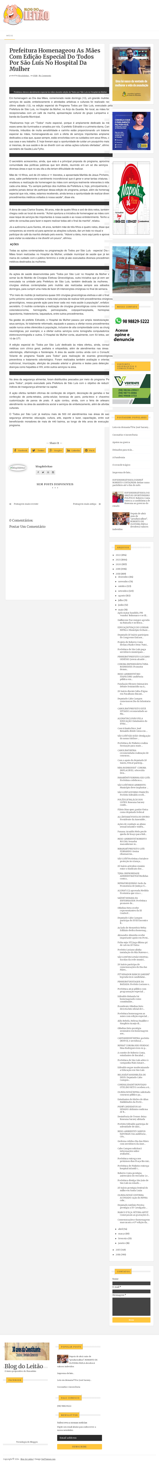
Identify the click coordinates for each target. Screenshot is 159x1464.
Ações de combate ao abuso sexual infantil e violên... (132, 825)
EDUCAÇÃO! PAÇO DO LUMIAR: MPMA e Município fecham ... (133, 628)
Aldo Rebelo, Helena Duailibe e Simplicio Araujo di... (133, 1022)
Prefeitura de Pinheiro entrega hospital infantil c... (133, 1167)
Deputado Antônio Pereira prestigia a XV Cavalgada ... (132, 1206)
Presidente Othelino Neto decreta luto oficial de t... (131, 1007)
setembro (123, 591)
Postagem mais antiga (84, 504)
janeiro (121, 1243)
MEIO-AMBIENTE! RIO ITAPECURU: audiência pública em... (130, 677)
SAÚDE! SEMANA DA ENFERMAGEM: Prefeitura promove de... (132, 901)
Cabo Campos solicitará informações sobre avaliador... (130, 1151)
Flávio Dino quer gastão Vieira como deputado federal (133, 811)
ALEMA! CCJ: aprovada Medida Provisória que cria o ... (133, 892)
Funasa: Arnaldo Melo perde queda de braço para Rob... (132, 833)
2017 (118, 1250)
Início (9, 35)
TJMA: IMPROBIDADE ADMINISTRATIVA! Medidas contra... (133, 876)
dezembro (123, 577)
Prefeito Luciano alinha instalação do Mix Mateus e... (133, 951)
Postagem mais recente (26, 504)
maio (120, 609)
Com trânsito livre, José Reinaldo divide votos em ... (133, 729)
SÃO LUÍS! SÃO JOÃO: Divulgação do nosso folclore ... (134, 737)
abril (120, 1229)
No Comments (45, 76)
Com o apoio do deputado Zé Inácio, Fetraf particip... (132, 761)
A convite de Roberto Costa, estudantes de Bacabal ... (131, 1054)
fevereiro (123, 1238)
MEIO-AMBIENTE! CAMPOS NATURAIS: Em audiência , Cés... (132, 1134)
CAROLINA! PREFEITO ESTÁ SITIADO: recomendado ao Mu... (132, 711)
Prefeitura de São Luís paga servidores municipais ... (132, 650)
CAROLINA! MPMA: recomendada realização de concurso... (133, 753)
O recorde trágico (121, 465)
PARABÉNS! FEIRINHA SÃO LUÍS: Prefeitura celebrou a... (134, 779)
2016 (118, 1254)
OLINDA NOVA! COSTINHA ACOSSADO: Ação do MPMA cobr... (133, 1198)
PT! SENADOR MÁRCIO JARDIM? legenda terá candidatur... (134, 975)
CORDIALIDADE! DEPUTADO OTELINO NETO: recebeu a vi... (134, 1086)
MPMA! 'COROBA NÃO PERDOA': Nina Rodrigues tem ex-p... (133, 1046)
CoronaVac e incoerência (125, 435)
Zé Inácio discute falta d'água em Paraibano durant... (133, 692)
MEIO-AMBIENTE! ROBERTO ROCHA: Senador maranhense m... (132, 841)
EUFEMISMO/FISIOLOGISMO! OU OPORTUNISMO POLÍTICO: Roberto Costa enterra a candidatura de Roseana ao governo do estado (131, 499)
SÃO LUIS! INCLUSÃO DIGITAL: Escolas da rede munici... (133, 958)
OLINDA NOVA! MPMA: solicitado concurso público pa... (134, 1093)
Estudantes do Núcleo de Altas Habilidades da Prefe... (133, 1100)
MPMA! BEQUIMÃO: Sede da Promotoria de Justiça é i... (132, 884)
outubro (122, 586)
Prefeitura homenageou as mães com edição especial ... (133, 1015)
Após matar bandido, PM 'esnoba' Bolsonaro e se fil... (133, 614)
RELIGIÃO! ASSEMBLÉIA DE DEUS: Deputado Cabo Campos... (132, 1077)
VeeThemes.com (48, 1459)
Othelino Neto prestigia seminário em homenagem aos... (133, 1031)
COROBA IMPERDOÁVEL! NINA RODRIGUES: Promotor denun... (133, 667)
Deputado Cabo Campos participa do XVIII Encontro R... (133, 920)
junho (121, 605)
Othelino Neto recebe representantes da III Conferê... (130, 911)
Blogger (34, 1442)
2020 (118, 564)
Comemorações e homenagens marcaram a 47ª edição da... (134, 1221)
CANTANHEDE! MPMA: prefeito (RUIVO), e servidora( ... (133, 1039)
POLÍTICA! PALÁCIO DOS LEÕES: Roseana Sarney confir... (131, 802)
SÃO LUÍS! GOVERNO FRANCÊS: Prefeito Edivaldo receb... (133, 793)
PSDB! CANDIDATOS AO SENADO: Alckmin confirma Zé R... (133, 1109)
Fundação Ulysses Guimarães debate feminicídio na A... (133, 685)
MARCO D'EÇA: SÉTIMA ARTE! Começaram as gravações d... (134, 1213)
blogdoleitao (23, 76)
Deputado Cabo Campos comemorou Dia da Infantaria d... (134, 701)
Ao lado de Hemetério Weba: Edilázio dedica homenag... (132, 929)
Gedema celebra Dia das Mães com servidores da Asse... (133, 1142)
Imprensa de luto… (122, 472)
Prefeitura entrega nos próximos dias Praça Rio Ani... (134, 1160)
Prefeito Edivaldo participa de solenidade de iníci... (133, 1125)
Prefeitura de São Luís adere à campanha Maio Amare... (133, 1061)
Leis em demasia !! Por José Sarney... (130, 427)
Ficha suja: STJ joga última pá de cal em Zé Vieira (133, 943)
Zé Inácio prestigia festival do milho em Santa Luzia (133, 1189)
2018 (118, 574)
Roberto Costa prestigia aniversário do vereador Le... (133, 1174)
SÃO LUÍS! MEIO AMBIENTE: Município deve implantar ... (133, 786)
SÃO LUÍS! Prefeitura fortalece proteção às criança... (133, 860)
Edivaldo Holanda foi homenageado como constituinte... (129, 999)
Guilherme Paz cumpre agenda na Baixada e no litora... (134, 621)
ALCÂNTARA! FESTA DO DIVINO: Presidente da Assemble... (134, 818)
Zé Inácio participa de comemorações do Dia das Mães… (132, 967)
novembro (123, 581)
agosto (121, 595)
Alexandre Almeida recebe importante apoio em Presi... (133, 936)
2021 (118, 559)
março (121, 1233)
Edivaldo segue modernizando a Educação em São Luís (133, 1068)
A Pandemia (118, 457)
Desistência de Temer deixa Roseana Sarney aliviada (132, 1118)
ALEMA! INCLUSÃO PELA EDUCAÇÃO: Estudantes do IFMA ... (132, 721)
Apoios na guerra (121, 442)
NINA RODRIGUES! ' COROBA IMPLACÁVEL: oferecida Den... (132, 770)
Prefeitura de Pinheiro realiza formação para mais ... (133, 744)
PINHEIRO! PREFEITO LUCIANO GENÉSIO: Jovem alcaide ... (134, 658)
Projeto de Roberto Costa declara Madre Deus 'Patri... (133, 643)
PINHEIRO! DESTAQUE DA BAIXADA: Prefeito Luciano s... (134, 983)
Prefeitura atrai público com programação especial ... (132, 990)
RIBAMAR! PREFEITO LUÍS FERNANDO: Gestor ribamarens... (131, 851)
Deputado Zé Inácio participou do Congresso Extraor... (133, 636)
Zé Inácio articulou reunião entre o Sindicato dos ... (131, 867)
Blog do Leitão (24, 1366)
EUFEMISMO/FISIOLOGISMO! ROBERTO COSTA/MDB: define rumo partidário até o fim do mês (131, 483)
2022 (118, 555)
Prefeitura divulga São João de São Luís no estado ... (133, 1181)
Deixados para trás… (122, 450)
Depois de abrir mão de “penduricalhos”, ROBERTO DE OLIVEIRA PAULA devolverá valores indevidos (130, 521)
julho (120, 600)
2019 (118, 569)
